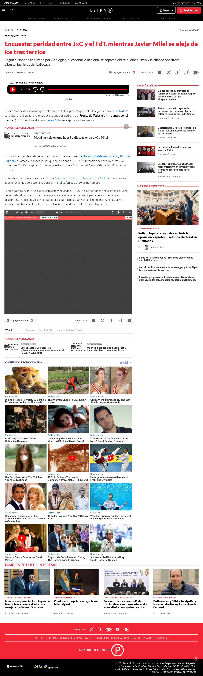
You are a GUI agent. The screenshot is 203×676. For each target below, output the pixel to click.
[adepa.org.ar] (37, 667)
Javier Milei (29, 2)
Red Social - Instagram (108, 629)
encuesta (116, 111)
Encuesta (30, 330)
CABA (80, 638)
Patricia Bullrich (46, 330)
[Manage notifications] (196, 658)
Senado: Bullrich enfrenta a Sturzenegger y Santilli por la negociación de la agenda (168, 268)
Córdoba (116, 638)
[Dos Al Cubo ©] (15, 667)
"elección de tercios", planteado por (80, 178)
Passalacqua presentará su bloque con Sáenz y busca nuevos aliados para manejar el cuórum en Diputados (167, 278)
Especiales (64, 18)
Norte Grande (132, 638)
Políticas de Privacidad (185, 671)
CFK (42, 2)
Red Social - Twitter (91, 629)
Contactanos (80, 629)
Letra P (11, 29)
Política (23, 29)
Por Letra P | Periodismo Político (20, 72)
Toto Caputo (64, 2)
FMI (51, 2)
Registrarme (190, 10)
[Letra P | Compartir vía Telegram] (186, 72)
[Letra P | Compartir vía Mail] (195, 72)
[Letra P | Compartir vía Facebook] (177, 72)
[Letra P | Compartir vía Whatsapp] (159, 72)
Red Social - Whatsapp (126, 629)
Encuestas (132, 18)
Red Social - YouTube (117, 629)
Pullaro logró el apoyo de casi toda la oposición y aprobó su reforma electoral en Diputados (167, 237)
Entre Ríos (103, 638)
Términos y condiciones (162, 671)
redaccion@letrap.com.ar (184, 668)
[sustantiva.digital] (51, 667)
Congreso (162, 638)
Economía (52, 638)
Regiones (36, 18)
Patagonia (149, 638)
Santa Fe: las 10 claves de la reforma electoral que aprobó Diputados (166, 259)
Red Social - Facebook (100, 629)
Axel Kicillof (81, 2)
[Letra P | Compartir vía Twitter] (168, 72)
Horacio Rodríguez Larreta (100, 156)
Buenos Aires (67, 638)
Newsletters (163, 18)
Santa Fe (90, 638)
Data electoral (98, 18)
